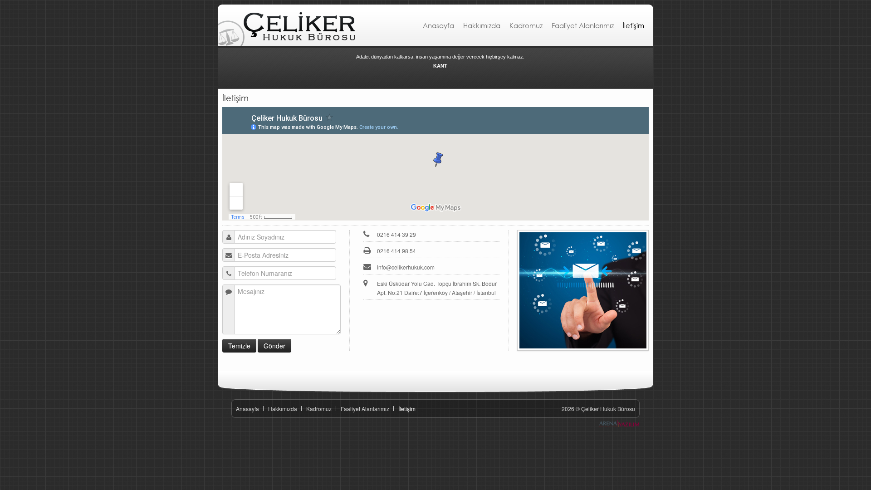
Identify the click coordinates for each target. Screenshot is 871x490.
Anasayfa (438, 25)
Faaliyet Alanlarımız (583, 25)
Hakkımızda (481, 25)
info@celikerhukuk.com (406, 267)
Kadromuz (526, 25)
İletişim (633, 25)
